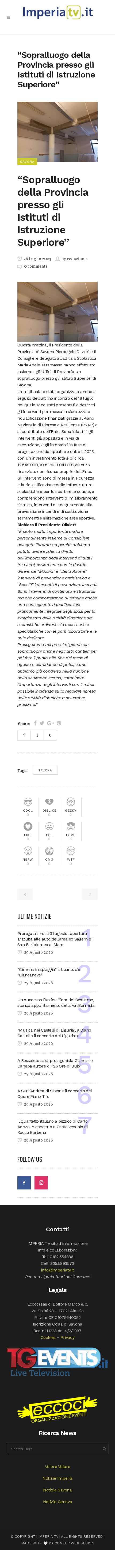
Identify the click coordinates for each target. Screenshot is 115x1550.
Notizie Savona (57, 1489)
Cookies (48, 1337)
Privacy (67, 1337)
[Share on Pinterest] (59, 723)
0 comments (35, 266)
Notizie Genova (57, 1501)
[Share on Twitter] (41, 723)
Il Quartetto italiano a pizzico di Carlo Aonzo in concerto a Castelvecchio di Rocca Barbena (52, 1127)
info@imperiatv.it (57, 1270)
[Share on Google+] (50, 723)
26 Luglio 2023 (37, 259)
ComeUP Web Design (74, 1543)
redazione (77, 259)
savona (45, 770)
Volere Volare (57, 1466)
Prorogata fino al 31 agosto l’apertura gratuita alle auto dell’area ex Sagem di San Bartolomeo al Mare (54, 939)
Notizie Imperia (57, 1478)
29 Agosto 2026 (38, 953)
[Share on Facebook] (35, 723)
